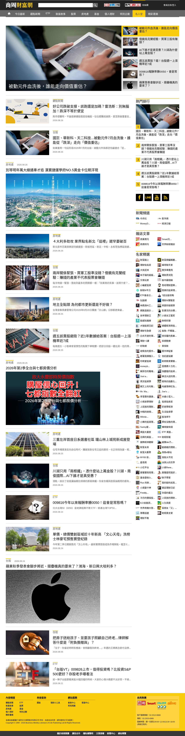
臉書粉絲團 (139, 197)
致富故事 (9, 706)
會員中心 (71, 703)
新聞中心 (111, 733)
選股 (39, 703)
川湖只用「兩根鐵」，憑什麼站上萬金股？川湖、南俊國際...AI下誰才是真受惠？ (160, 163)
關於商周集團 (63, 733)
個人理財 (9, 712)
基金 (21, 709)
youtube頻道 (156, 197)
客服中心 (85, 703)
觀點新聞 (9, 703)
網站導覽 (122, 733)
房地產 (8, 709)
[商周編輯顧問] (161, 707)
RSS (165, 197)
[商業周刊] (141, 703)
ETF (21, 703)
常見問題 (71, 706)
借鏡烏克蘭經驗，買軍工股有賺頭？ (46, 86)
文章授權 (100, 733)
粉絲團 (145, 5)
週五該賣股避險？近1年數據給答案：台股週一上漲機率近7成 (160, 175)
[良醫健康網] (161, 703)
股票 (21, 706)
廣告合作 (76, 733)
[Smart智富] (151, 703)
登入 (174, 5)
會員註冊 (167, 5)
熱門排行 (143, 101)
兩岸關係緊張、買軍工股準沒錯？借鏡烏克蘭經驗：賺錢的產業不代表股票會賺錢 (159, 149)
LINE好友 (148, 197)
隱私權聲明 (88, 733)
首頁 (12, 13)
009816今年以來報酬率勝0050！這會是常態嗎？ (160, 185)
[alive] (172, 703)
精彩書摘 (9, 715)
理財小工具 (55, 703)
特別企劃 (23, 712)
